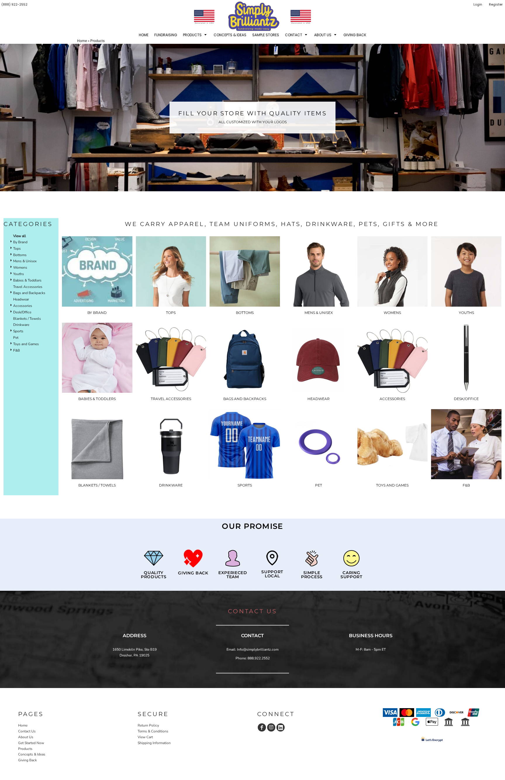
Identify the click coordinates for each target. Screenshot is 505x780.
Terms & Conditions (153, 731)
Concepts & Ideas (31, 754)
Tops (17, 248)
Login (477, 4)
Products (25, 748)
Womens (20, 267)
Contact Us (27, 731)
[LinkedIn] (280, 727)
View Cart (145, 737)
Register (496, 4)
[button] (195, 34)
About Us (25, 737)
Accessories (22, 305)
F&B (16, 350)
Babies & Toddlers (27, 280)
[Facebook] (262, 727)
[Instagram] (271, 727)
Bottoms (20, 255)
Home (82, 41)
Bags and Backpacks (29, 293)
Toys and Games (26, 344)
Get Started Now (31, 743)
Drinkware (21, 324)
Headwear (21, 299)
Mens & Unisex (25, 261)
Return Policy (148, 725)
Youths (18, 274)
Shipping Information (154, 743)
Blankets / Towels (27, 318)
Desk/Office (22, 312)
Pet (15, 337)
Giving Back (27, 760)
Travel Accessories (27, 286)
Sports (18, 331)
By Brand (20, 242)
